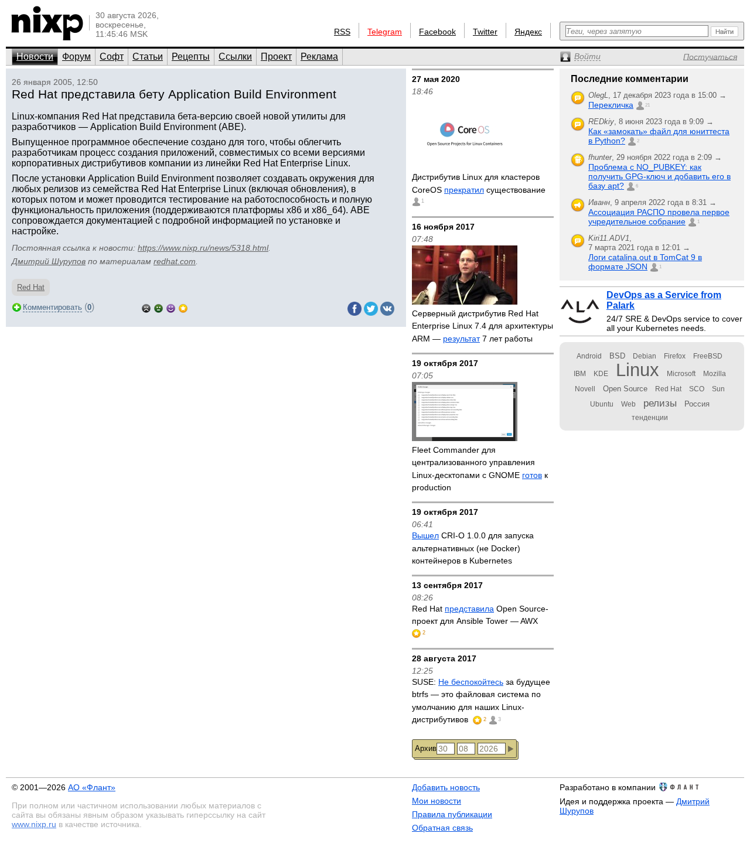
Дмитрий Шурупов (49, 261)
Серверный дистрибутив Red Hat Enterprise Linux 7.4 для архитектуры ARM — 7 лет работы (482, 326)
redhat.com (175, 261)
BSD (617, 355)
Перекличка (610, 105)
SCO (696, 388)
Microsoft (681, 373)
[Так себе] (158, 307)
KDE (601, 373)
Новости (34, 57)
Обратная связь (442, 827)
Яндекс (528, 31)
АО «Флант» (91, 787)
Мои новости (436, 800)
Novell (585, 388)
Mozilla (714, 373)
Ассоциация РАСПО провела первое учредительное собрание (658, 216)
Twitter (485, 31)
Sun (718, 388)
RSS (342, 31)
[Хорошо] (170, 307)
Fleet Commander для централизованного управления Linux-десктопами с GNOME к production (480, 469)
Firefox (675, 356)
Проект (276, 57)
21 (647, 105)
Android (589, 356)
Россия (697, 404)
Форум (76, 57)
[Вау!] (183, 307)
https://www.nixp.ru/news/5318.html (203, 247)
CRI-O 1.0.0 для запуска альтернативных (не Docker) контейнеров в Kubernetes (473, 548)
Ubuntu (601, 404)
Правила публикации (452, 814)
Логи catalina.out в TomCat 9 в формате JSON (645, 261)
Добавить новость (446, 787)
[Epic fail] (146, 307)
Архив (426, 748)
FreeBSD (707, 356)
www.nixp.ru (34, 824)
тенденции (650, 417)
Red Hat (31, 287)
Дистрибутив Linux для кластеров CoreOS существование (479, 183)
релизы (660, 403)
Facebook (437, 31)
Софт (112, 57)
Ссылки (235, 57)
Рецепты (191, 57)
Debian (644, 356)
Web (628, 404)
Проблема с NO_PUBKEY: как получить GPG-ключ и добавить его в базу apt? (659, 176)
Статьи (147, 57)
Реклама (319, 57)
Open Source (625, 388)
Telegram (384, 31)
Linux (637, 370)
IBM (580, 373)
